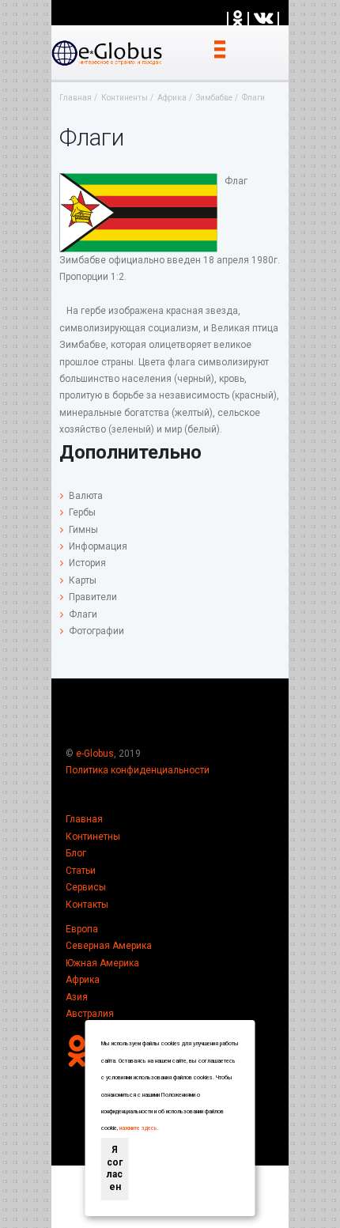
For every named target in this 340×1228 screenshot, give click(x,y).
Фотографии (96, 631)
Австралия (90, 1013)
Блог (76, 853)
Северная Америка (109, 945)
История (87, 563)
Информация (98, 546)
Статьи (81, 870)
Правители (93, 597)
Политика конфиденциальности (138, 770)
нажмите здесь (138, 1128)
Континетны (93, 836)
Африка (83, 979)
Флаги (83, 614)
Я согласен (115, 1168)
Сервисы (86, 887)
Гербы (82, 512)
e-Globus (95, 753)
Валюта (86, 495)
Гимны (83, 529)
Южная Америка (102, 963)
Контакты (87, 904)
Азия (77, 997)
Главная (84, 819)
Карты (82, 580)
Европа (82, 929)
